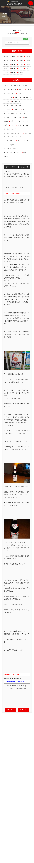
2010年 (6, 72)
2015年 (28, 64)
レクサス (6, 117)
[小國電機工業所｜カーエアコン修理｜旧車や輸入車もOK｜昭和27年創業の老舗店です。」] (14, 4)
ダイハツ (25, 121)
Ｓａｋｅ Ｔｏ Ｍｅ (23, 141)
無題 (24, 152)
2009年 (13, 72)
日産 (20, 117)
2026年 (6, 56)
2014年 (6, 68)
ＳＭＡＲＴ (16, 109)
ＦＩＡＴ (20, 93)
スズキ (6, 125)
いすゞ (13, 125)
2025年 (13, 56)
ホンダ (26, 117)
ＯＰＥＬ (6, 101)
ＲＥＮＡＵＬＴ (20, 105)
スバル (6, 121)
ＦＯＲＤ (6, 137)
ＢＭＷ (29, 89)
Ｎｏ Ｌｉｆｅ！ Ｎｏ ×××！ (12, 152)
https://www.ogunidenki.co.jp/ (13, 678)
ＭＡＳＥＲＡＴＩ (9, 93)
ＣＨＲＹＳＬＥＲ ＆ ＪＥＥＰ (13, 133)
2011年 (28, 68)
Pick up (6, 85)
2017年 (13, 64)
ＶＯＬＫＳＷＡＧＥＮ (10, 113)
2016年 (20, 64)
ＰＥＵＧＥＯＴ (8, 105)
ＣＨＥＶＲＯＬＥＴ (10, 129)
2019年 (28, 60)
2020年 (20, 60)
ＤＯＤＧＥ (28, 133)
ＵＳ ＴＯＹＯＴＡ (9, 141)
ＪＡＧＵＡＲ (8, 97)
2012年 (20, 68)
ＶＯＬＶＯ (23, 113)
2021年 (13, 60)
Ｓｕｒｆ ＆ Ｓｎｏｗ (10, 148)
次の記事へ (23, 709)
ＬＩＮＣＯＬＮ (16, 137)
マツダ (18, 121)
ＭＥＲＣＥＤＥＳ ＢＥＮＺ (23, 97)
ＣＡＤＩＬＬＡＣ (23, 125)
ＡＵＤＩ (21, 89)
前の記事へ (10, 709)
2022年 (6, 60)
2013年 (13, 68)
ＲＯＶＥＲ (7, 109)
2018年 (6, 64)
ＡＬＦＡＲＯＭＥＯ (10, 89)
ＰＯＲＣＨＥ (16, 101)
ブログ (25, 85)
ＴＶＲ (25, 109)
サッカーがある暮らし (10, 145)
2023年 (28, 56)
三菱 (12, 121)
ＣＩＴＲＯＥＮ (15, 85)
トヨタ (14, 117)
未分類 (6, 156)
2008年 (20, 72)
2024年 (20, 56)
